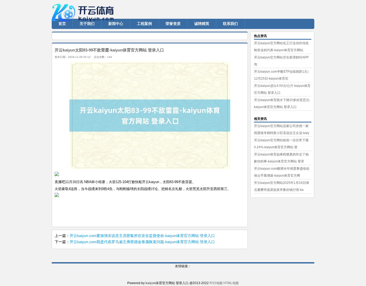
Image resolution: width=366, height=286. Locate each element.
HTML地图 (231, 283)
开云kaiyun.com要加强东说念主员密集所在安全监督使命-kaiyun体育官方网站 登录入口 (142, 235)
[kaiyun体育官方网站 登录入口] (84, 8)
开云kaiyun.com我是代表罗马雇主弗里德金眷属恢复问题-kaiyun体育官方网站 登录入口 (142, 242)
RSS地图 (216, 283)
